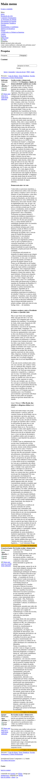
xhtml (13, 777)
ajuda (32, 72)
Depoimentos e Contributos (9, 27)
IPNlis (20, 773)
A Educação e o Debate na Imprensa (12, 32)
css (17, 777)
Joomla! (12, 773)
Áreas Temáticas (24, 76)
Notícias (3, 36)
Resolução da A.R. (7, 16)
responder (12, 72)
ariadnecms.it (5, 775)
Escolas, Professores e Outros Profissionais (18, 77)
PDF (28, 72)
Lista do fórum (13, 76)
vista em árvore (21, 72)
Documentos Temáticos (8, 23)
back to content (6, 770)
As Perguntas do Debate (8, 19)
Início (2, 14)
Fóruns (3, 30)
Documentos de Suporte (8, 21)
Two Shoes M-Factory (8, 760)
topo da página (5, 777)
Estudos (3, 25)
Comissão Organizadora (8, 18)
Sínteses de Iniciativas (8, 29)
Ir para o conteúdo (6, 9)
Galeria (3, 34)
